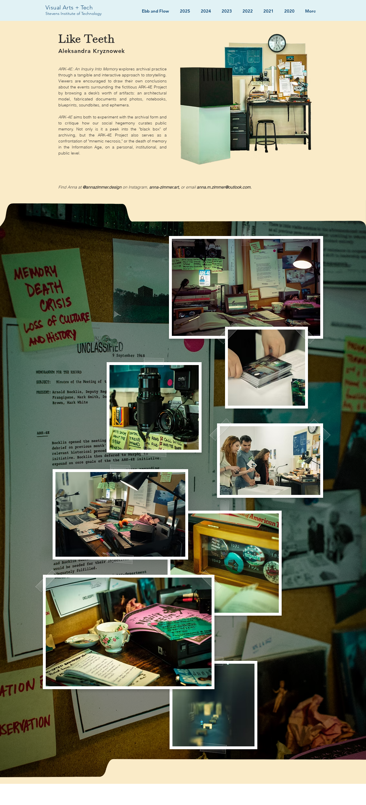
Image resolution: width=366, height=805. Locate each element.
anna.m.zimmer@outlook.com (223, 187)
